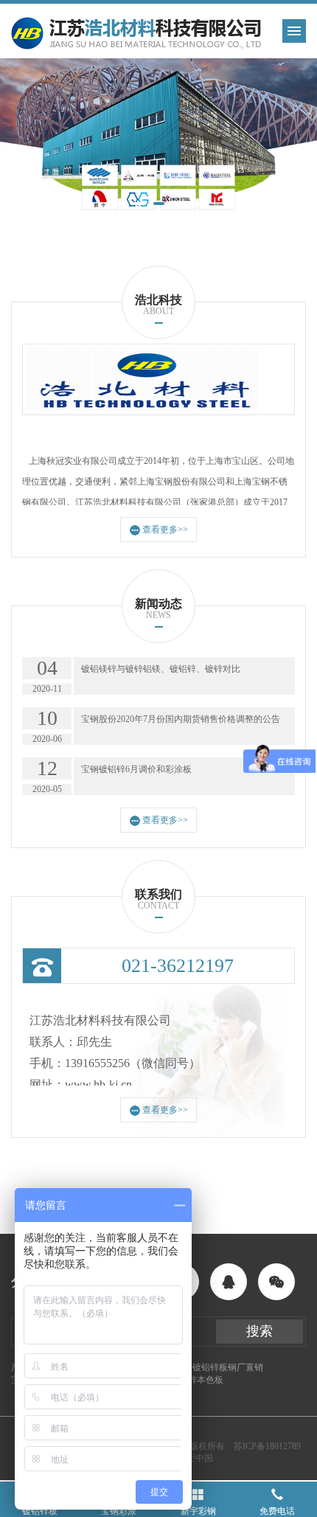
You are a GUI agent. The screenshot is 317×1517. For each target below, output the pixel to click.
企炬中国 (195, 1458)
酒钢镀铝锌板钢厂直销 (219, 1367)
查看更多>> (165, 529)
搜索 (259, 1331)
